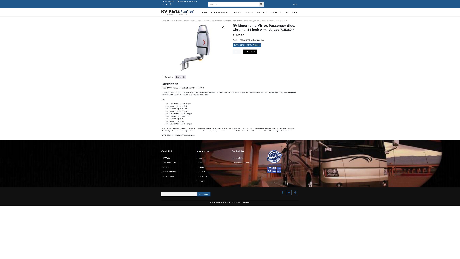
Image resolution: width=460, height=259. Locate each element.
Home (204, 12)
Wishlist (201, 167)
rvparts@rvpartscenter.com (188, 1)
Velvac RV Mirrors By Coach (185, 21)
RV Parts (166, 158)
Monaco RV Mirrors (203, 21)
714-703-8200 (169, 1)
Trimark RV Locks (169, 163)
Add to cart (250, 52)
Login (295, 4)
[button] (223, 27)
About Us (238, 12)
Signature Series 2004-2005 (221, 21)
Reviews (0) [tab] (180, 77)
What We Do (262, 12)
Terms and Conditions (241, 163)
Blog (294, 12)
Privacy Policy (238, 158)
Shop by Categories (219, 12)
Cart (287, 12)
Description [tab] (169, 77)
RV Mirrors (171, 21)
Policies (249, 12)
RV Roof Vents (168, 176)
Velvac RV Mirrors (169, 172)
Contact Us (276, 12)
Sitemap (201, 181)
